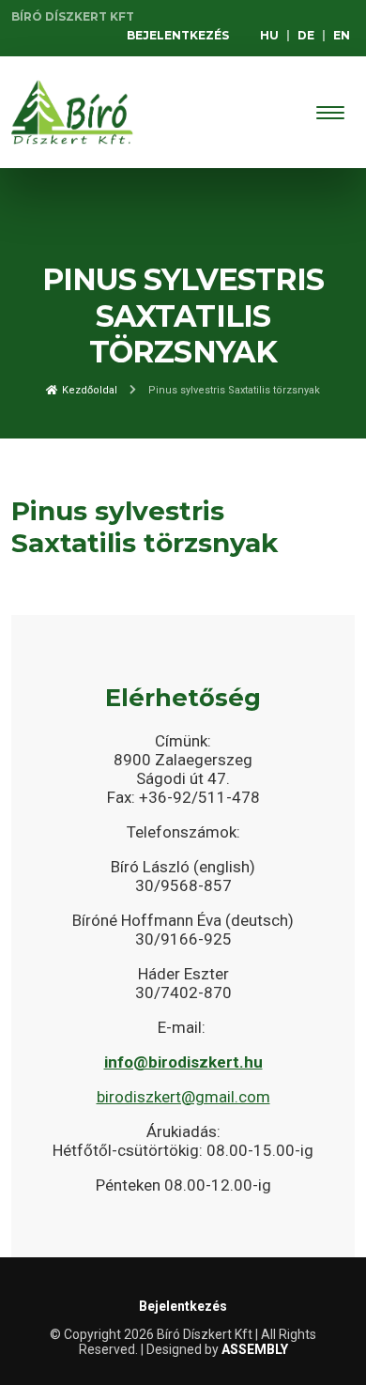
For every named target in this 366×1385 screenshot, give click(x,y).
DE (305, 35)
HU (269, 35)
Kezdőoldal (88, 390)
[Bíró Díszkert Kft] (72, 112)
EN (341, 35)
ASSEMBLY (254, 1349)
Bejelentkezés (178, 35)
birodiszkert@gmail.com (183, 1096)
